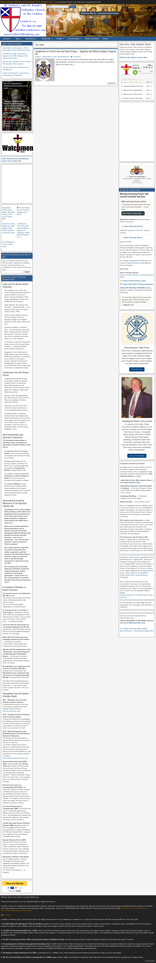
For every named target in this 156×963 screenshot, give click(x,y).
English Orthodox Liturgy (136, 263)
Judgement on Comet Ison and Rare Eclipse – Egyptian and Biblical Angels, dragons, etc (75, 52)
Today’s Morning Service (133, 226)
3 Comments (76, 57)
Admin (39, 57)
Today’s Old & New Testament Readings (137, 284)
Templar (59, 39)
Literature (6, 39)
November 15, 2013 (50, 57)
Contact (105, 39)
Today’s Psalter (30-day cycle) (133, 281)
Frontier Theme (150, 961)
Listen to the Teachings (137, 456)
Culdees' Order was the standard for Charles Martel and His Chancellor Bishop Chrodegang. (134, 575)
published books (134, 482)
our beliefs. (7, 915)
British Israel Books (92, 39)
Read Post (111, 83)
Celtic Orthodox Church (142, 502)
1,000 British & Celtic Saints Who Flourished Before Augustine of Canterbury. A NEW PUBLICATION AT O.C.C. (23, 230)
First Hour (139, 230)
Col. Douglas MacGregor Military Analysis (133, 629)
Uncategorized (64, 57)
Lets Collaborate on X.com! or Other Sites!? (8, 244)
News (18, 39)
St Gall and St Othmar (145, 568)
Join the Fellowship (137, 182)
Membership (46, 39)
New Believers (30, 39)
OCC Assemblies (73, 39)
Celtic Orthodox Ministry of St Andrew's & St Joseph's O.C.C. (27, 1)
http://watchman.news (127, 618)
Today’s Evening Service (133, 237)
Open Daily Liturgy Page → (133, 213)
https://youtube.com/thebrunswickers (141, 557)
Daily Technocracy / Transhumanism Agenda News (137, 631)
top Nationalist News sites (135, 623)
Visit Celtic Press (137, 369)
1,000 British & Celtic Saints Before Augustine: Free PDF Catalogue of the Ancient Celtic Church (15, 56)
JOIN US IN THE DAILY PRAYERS (132, 288)
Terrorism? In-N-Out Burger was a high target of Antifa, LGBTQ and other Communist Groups (8, 228)
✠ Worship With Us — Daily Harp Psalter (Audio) (99, 13)
